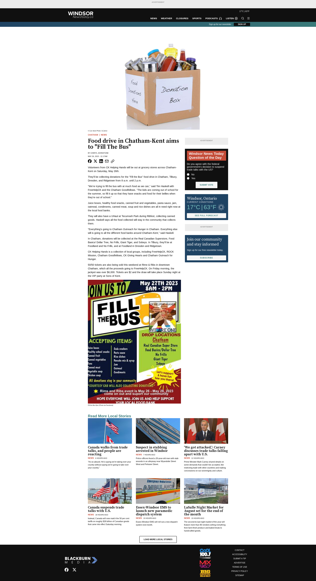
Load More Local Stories (158, 539)
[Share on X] (95, 161)
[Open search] (242, 18)
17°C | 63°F (244, 11)
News (104, 135)
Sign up (242, 24)
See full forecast (206, 216)
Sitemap (239, 575)
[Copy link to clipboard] (113, 161)
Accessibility (239, 554)
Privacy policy (239, 571)
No (192, 174)
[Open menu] (248, 18)
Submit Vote (206, 185)
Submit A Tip (239, 559)
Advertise (239, 563)
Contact (239, 550)
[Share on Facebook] (90, 161)
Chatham (93, 135)
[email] (107, 161)
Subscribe (206, 258)
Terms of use (239, 567)
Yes (193, 178)
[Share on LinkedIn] (101, 161)
